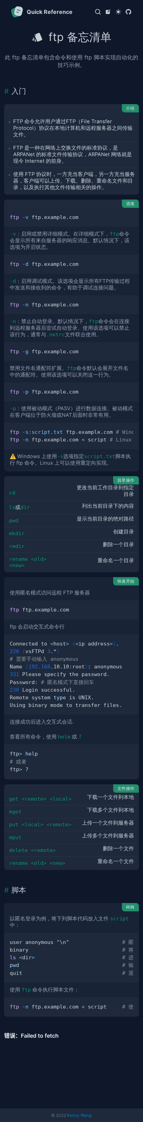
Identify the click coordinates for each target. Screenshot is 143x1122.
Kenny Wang (79, 1115)
